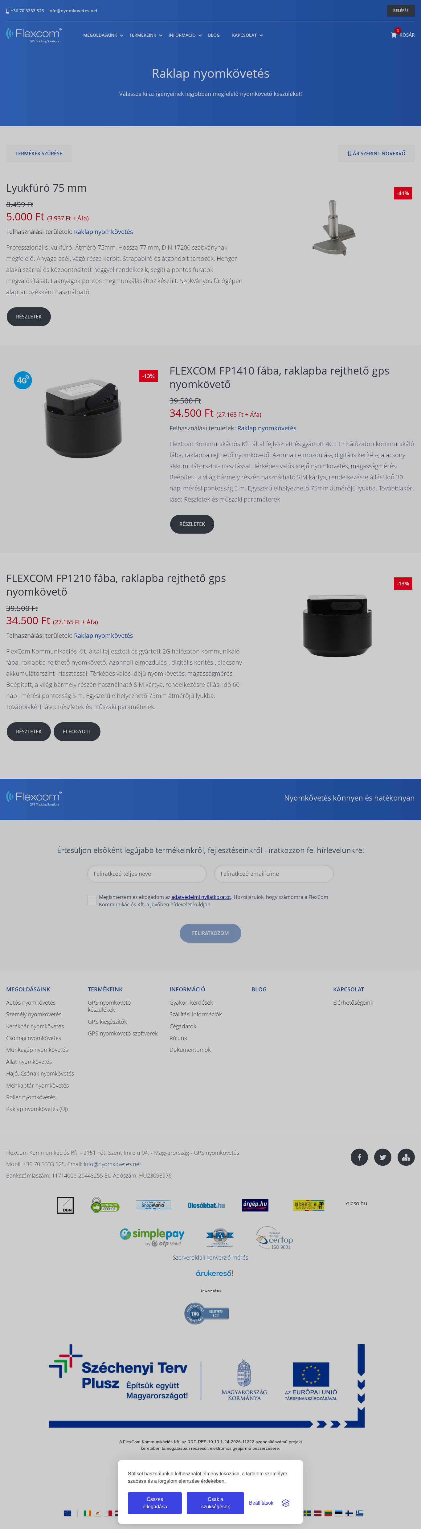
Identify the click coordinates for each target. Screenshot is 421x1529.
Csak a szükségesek (215, 1503)
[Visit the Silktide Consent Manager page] (285, 1503)
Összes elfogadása (155, 1503)
